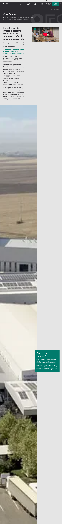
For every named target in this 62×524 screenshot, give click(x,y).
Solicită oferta (55, 4)
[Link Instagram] (54, 1)
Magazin (41, 1)
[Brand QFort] (5, 4)
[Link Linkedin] (57, 1)
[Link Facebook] (60, 1)
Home (52, 9)
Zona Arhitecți (31, 1)
